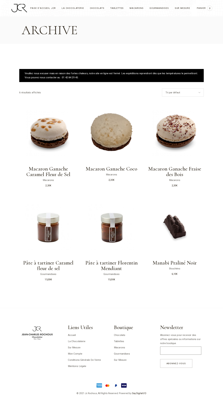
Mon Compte (75, 354)
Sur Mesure (74, 347)
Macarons (48, 180)
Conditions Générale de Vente (84, 360)
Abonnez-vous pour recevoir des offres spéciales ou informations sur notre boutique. (180, 339)
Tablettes (119, 341)
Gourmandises (48, 274)
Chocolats (119, 335)
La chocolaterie (76, 341)
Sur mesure (120, 360)
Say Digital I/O (139, 393)
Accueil (72, 335)
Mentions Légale (77, 366)
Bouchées (174, 268)
